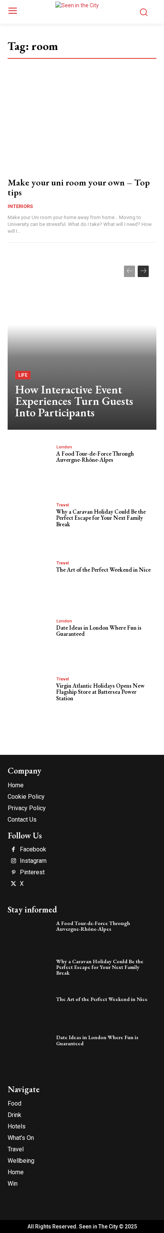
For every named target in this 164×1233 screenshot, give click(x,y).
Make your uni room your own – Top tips (79, 187)
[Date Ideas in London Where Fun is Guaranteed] (30, 638)
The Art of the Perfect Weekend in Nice (103, 569)
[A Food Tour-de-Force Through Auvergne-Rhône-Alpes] (30, 464)
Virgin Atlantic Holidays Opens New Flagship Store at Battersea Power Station (100, 692)
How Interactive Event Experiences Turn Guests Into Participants (74, 401)
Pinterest (32, 872)
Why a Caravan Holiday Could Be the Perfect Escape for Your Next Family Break (101, 518)
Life (22, 375)
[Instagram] (13, 861)
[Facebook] (13, 850)
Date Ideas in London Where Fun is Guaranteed (98, 631)
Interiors (20, 206)
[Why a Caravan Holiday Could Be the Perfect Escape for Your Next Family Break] (30, 522)
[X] (13, 884)
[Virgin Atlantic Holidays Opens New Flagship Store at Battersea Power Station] (30, 696)
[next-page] (143, 271)
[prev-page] (129, 271)
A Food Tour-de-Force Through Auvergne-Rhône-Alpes (95, 457)
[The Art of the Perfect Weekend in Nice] (30, 580)
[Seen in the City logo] (82, 11)
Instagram (33, 861)
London (64, 447)
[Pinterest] (13, 872)
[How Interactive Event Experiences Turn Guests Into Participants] (82, 344)
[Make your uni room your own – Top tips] (82, 126)
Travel (62, 505)
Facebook (33, 849)
